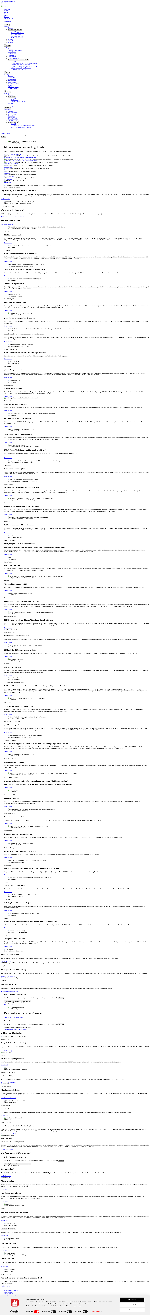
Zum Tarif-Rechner (6, 961)
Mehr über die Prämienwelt (8, 1098)
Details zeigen (95, 1311)
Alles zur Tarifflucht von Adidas (9, 991)
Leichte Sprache (8, 18)
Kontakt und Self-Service (11, 1290)
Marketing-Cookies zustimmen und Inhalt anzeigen (17, 1001)
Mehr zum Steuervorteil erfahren (9, 1134)
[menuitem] (7, 25)
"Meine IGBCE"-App (10, 1295)
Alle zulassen (132, 1299)
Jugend (6, 12)
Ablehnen (132, 1310)
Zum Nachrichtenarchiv (7, 224)
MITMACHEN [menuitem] (8, 106)
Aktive (6, 10)
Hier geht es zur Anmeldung (8, 1082)
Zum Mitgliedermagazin (7, 1051)
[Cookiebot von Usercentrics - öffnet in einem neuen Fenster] (14, 1311)
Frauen (6, 14)
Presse (6, 15)
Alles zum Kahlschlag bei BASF (10, 976)
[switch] (53, 1311)
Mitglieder (7, 9)
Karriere (6, 17)
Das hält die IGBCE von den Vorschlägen (12, 216)
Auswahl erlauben (132, 1305)
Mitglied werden (5, 1286)
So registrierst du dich (7, 1149)
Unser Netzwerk (8, 1293)
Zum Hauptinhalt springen (8, 1)
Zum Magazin (4, 1065)
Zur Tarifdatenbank (6, 1176)
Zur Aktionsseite (5, 199)
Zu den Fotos (4, 1115)
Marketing (61, 998)
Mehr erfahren (5, 1189)
